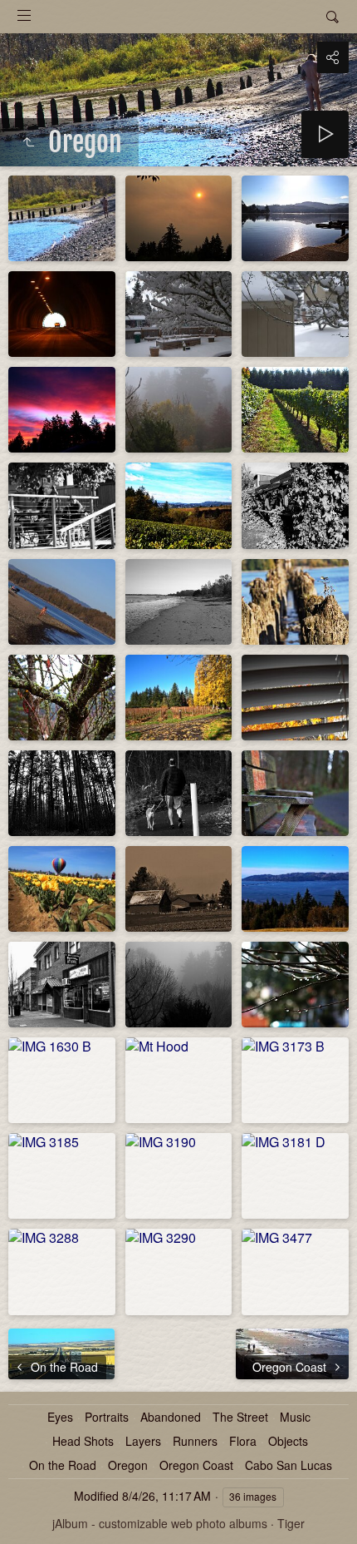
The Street (240, 1417)
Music (295, 1417)
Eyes (60, 1417)
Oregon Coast (196, 1465)
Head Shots (83, 1441)
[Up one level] (28, 142)
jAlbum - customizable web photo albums (159, 1523)
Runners (195, 1441)
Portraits (107, 1417)
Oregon (128, 1465)
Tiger (291, 1523)
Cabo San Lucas (288, 1465)
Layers (143, 1441)
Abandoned (170, 1417)
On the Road (62, 1465)
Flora (243, 1441)
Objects (288, 1441)
